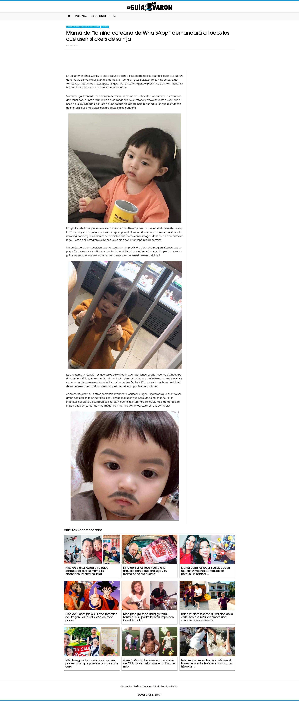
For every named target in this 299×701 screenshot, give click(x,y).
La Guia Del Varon (149, 6)
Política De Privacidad (146, 686)
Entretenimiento (73, 27)
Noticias (105, 27)
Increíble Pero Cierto (90, 27)
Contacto (126, 686)
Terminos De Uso (170, 686)
